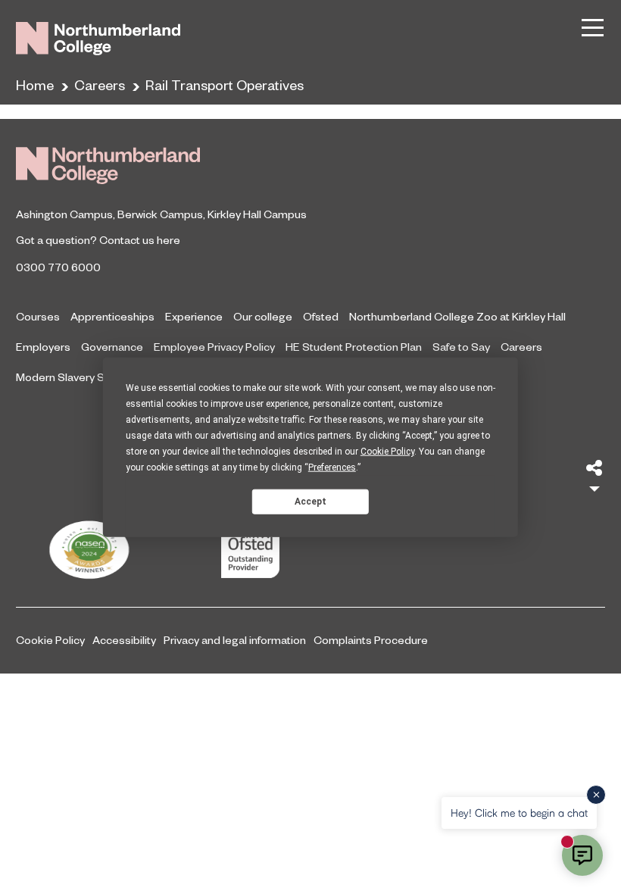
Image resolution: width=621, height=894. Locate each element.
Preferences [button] (332, 467)
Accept (310, 500)
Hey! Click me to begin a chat (519, 812)
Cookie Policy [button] (387, 451)
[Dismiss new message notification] (596, 795)
